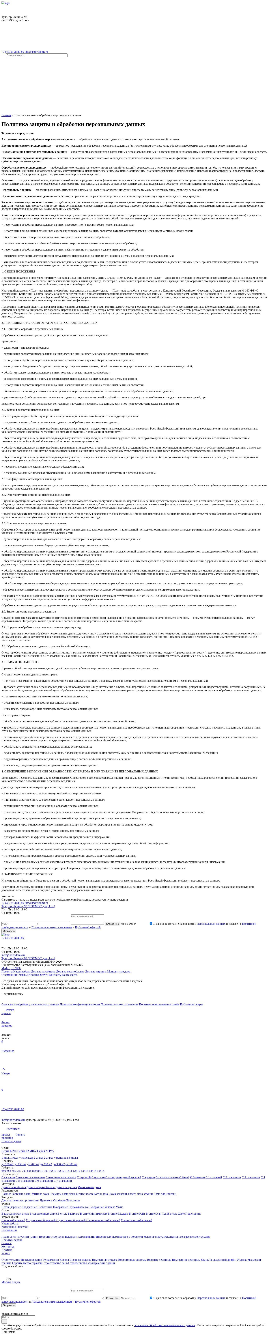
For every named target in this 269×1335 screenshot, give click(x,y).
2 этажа (38, 1157)
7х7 (19, 1170)
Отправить (9, 931)
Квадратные (29, 1207)
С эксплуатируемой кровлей (123, 1177)
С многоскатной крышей (136, 1220)
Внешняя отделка (80, 1259)
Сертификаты (86, 1236)
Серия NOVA (45, 1151)
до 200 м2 (33, 1164)
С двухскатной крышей (71, 1220)
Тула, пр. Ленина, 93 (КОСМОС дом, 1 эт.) (28, 906)
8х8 (29, 1170)
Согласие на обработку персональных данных (30, 1004)
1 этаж (5, 1157)
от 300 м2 (71, 1164)
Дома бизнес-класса (81, 1193)
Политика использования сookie (159, 1004)
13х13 (84, 1170)
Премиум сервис (11, 1239)
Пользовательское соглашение (119, 1004)
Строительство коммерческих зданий (91, 1263)
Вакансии (71, 1236)
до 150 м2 (20, 1164)
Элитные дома (40, 1193)
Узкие (119, 1207)
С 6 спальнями (44, 1180)
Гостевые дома (21, 1193)
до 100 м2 (7, 1164)
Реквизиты (171, 1236)
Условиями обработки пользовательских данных (164, 1325)
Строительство (10, 1259)
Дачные (6, 1193)
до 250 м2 (46, 1164)
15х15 (100, 1170)
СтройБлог (57, 1236)
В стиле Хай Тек (156, 1213)
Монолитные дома (118, 971)
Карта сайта (69, 974)
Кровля (64, 1259)
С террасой (84, 1177)
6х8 (9, 1170)
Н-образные (45, 1207)
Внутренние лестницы (186, 1259)
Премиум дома (59, 1193)
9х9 (46, 1170)
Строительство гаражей (27, 1263)
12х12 (76, 1170)
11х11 (68, 1170)
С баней (184, 1177)
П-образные (60, 1207)
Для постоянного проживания (20, 1200)
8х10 (40, 1170)
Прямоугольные (79, 1207)
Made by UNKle (11, 968)
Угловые (109, 1207)
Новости (44, 1236)
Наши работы (22, 971)
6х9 (14, 1170)
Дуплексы (46, 1200)
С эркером (148, 1177)
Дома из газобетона (43, 971)
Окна (204, 1259)
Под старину (193, 1213)
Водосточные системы (132, 1259)
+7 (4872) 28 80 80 (12, 51)
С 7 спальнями (63, 1180)
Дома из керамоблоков (70, 971)
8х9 (34, 1170)
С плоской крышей (13, 1220)
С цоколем (98, 1177)
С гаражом (8, 1177)
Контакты (55, 974)
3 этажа (73, 1157)
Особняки (59, 1200)
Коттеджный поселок (14, 1226)
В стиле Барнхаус (68, 1213)
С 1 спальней (214, 1177)
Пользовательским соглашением (51, 927)
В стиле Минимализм (93, 1213)
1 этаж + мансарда (21, 1157)
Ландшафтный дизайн (222, 1259)
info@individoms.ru (36, 51)
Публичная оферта (191, 1004)
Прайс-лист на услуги (15, 1236)
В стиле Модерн (118, 1213)
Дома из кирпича (96, 971)
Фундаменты (51, 1259)
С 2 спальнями (232, 1177)
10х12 (60, 1170)
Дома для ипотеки (165, 1193)
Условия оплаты (153, 1236)
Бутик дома (101, 1193)
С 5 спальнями (25, 1180)
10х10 (52, 1170)
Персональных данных (211, 923)
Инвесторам (103, 1236)
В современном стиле (43, 1213)
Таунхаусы (73, 1200)
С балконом (197, 1177)
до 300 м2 (59, 1164)
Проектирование (31, 1259)
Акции (34, 1236)
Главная (6, 115)
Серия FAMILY (26, 1151)
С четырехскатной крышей (103, 1220)
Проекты (7, 971)
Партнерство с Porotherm (127, 1236)
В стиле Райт (137, 1213)
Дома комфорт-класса (122, 1193)
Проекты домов (11, 1141)
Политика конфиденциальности (80, 1004)
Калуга (16, 1282)
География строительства (194, 1236)
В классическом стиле (15, 1213)
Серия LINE (9, 1151)
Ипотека (33, 974)
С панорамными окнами (61, 1177)
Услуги (44, 974)
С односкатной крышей (41, 1220)
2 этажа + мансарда (56, 1157)
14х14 (92, 1170)
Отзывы (23, 974)
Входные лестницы (159, 1259)
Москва (6, 1282)
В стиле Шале (176, 1213)
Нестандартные (11, 1207)
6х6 (3, 1170)
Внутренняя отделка (104, 1259)
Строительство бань (55, 1263)
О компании (9, 974)
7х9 (24, 1170)
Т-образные (96, 1207)
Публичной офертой (88, 927)
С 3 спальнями (251, 1177)
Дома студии (145, 1193)
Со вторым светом (167, 1177)
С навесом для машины (30, 1177)
